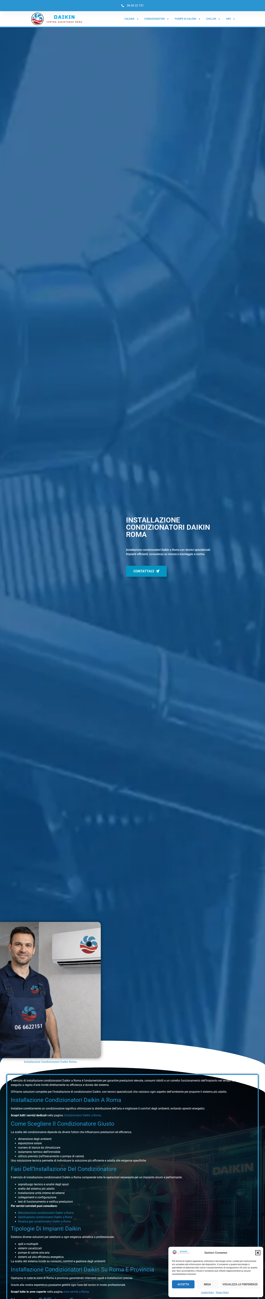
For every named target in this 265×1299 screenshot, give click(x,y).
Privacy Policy (222, 1292)
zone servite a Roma (76, 1291)
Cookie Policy (207, 1292)
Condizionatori (154, 18)
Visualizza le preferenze (240, 1284)
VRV (228, 18)
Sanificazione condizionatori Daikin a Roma (45, 1217)
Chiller (211, 18)
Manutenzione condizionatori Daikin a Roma (46, 1213)
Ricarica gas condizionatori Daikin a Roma (44, 1221)
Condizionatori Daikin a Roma (82, 1115)
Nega (207, 1284)
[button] (258, 1252)
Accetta (183, 1284)
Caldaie (129, 18)
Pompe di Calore (185, 18)
